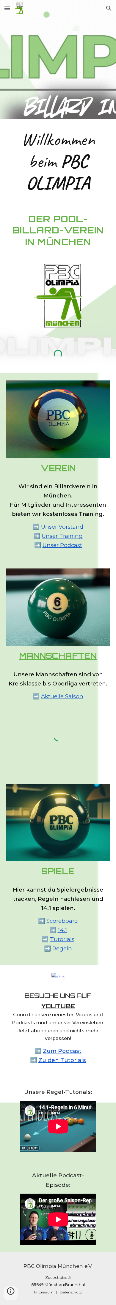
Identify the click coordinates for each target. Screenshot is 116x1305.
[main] (58, 161)
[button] (7, 8)
